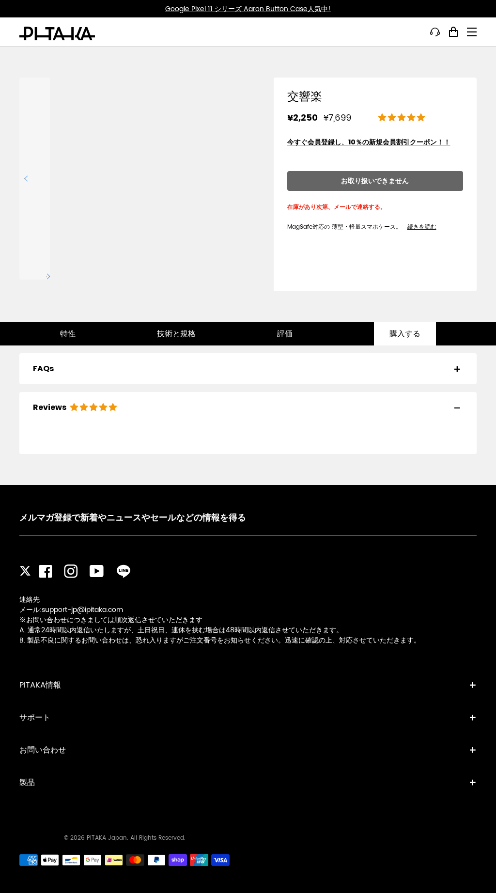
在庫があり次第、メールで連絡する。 (336, 207)
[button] (402, 117)
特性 (68, 334)
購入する (404, 334)
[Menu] (472, 31)
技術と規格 (176, 334)
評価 (285, 334)
